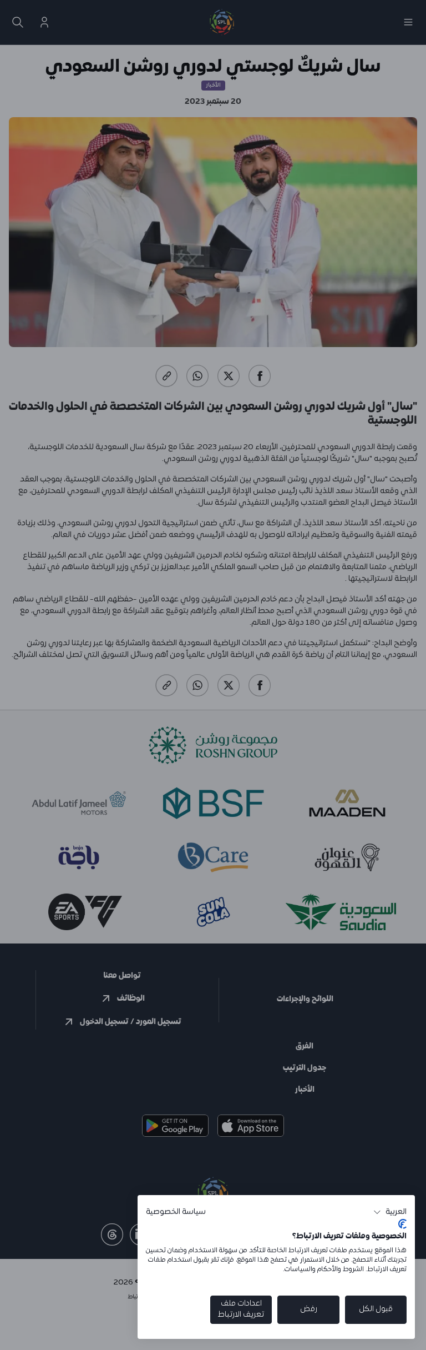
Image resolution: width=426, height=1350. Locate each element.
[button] (390, 1212)
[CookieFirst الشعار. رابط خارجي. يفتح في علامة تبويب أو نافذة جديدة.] (402, 1224)
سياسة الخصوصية (176, 1212)
